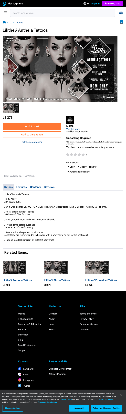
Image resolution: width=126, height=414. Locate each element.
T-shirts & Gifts (25, 319)
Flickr (26, 374)
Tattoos (19, 22)
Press (52, 329)
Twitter (26, 385)
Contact (53, 313)
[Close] (120, 394)
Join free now (112, 3)
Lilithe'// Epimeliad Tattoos (101, 280)
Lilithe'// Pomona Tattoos (17, 280)
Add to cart (32, 126)
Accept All (79, 408)
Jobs (51, 324)
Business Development (60, 368)
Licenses (84, 329)
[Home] (4, 22)
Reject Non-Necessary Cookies (106, 408)
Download (23, 334)
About (52, 319)
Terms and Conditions (47, 402)
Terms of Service (88, 313)
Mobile (21, 313)
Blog (20, 340)
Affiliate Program (57, 374)
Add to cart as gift (32, 134)
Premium (22, 329)
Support (22, 350)
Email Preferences (27, 345)
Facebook (28, 369)
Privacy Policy (87, 319)
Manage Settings (12, 408)
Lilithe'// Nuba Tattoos (57, 280)
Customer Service (89, 324)
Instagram (28, 380)
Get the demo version (31, 142)
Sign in (95, 3)
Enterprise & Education (30, 324)
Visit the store (73, 129)
